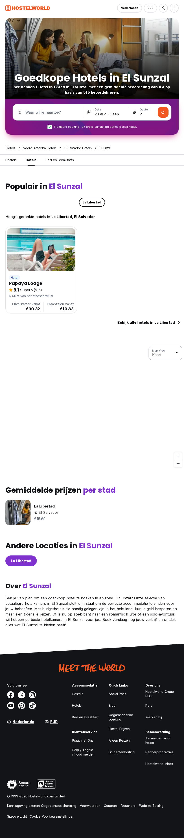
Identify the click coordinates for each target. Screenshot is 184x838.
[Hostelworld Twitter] (21, 694)
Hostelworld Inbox (159, 764)
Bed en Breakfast (85, 717)
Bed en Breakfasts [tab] (60, 160)
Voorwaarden (90, 806)
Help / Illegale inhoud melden (83, 752)
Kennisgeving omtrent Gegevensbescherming (41, 806)
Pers (148, 705)
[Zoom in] (178, 456)
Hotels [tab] (31, 160)
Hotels (77, 705)
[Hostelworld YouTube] (10, 705)
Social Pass (117, 694)
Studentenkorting (122, 752)
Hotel (14, 277)
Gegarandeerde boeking (121, 717)
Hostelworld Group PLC (159, 694)
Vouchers (128, 806)
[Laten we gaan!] (163, 112)
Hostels (77, 694)
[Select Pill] (163, 8)
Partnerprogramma (159, 752)
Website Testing (151, 806)
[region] (92, 406)
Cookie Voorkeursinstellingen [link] (52, 816)
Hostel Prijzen (119, 729)
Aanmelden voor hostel (157, 740)
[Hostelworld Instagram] (32, 694)
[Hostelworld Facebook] (10, 694)
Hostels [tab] (11, 160)
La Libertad (21, 561)
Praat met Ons (82, 740)
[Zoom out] (178, 463)
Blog (112, 705)
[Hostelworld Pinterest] (21, 705)
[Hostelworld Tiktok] (32, 705)
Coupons (111, 806)
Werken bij (153, 717)
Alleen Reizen (119, 740)
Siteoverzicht (17, 816)
